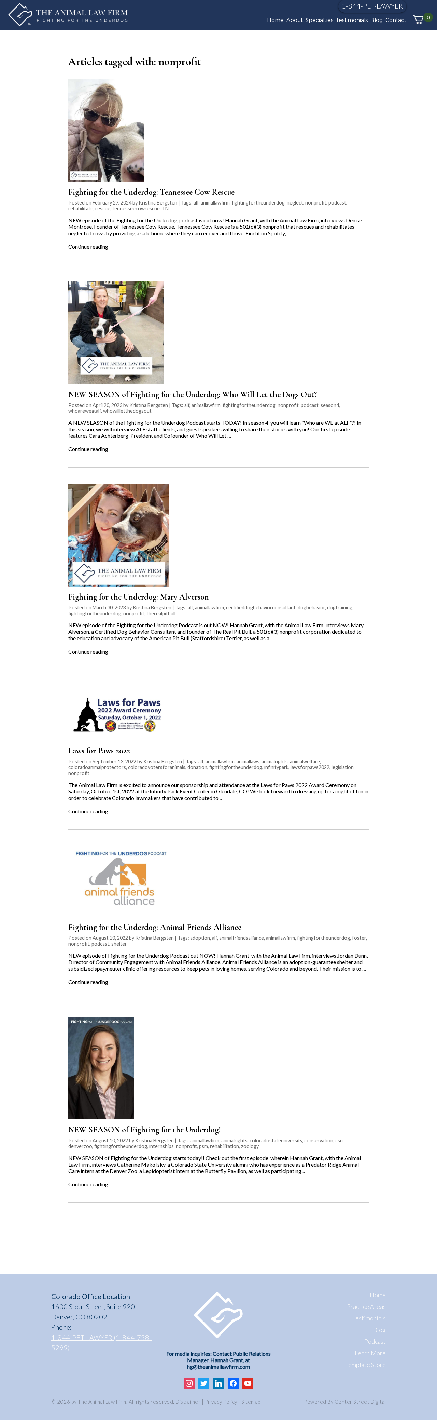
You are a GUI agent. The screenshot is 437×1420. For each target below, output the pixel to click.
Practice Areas (366, 1306)
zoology (250, 1146)
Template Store (365, 1364)
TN (165, 208)
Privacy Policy (221, 1401)
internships (161, 1146)
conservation (318, 1140)
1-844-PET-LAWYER (372, 6)
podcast (337, 203)
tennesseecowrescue (136, 208)
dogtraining (339, 607)
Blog (376, 20)
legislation (343, 767)
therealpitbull (160, 613)
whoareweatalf (84, 411)
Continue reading (88, 246)
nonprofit (315, 203)
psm (203, 1146)
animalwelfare (305, 761)
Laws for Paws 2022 (99, 751)
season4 (330, 405)
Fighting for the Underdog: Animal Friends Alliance (154, 927)
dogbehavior (311, 607)
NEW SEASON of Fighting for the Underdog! (144, 1130)
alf (196, 203)
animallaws (248, 761)
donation (197, 767)
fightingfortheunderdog (258, 203)
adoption (200, 938)
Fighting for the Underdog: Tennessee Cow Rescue (151, 192)
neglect (295, 203)
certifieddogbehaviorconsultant (261, 607)
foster (359, 938)
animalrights (275, 761)
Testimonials (352, 20)
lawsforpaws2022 (310, 767)
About (294, 20)
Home (275, 20)
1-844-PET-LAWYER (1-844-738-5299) (101, 1342)
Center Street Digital (360, 1401)
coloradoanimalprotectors (97, 767)
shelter (119, 944)
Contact (395, 20)
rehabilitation (224, 1146)
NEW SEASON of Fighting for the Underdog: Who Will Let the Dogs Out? (192, 394)
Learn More (370, 1353)
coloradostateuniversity (276, 1140)
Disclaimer (187, 1401)
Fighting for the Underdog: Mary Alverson (138, 597)
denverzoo (80, 1146)
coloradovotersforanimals (156, 767)
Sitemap (250, 1401)
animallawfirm (215, 203)
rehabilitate (80, 208)
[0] (418, 19)
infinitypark (276, 767)
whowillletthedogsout (127, 411)
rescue (102, 208)
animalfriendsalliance (241, 938)
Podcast (375, 1341)
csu (339, 1140)
